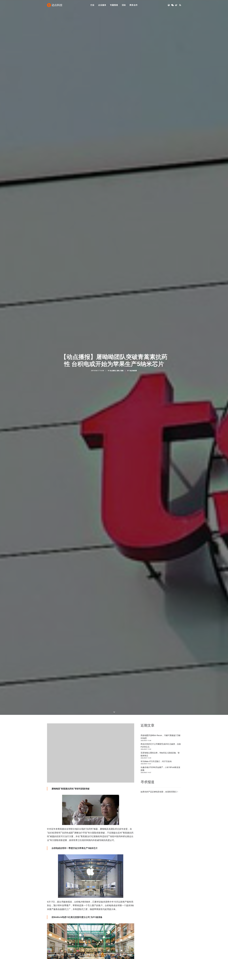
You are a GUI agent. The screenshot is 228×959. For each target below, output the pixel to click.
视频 (121, 373)
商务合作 (134, 5)
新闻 (118, 373)
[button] (168, 5)
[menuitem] (92, 5)
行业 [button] (92, 5)
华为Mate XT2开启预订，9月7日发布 (156, 766)
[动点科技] (54, 5)
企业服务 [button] (102, 5)
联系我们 (173, 796)
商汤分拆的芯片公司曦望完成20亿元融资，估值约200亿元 (161, 749)
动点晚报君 (133, 373)
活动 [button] (124, 5)
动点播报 (113, 373)
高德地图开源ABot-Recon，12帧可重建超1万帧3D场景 (160, 741)
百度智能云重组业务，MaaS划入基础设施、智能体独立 (160, 758)
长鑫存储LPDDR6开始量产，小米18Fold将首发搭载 (160, 773)
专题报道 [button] (114, 5)
